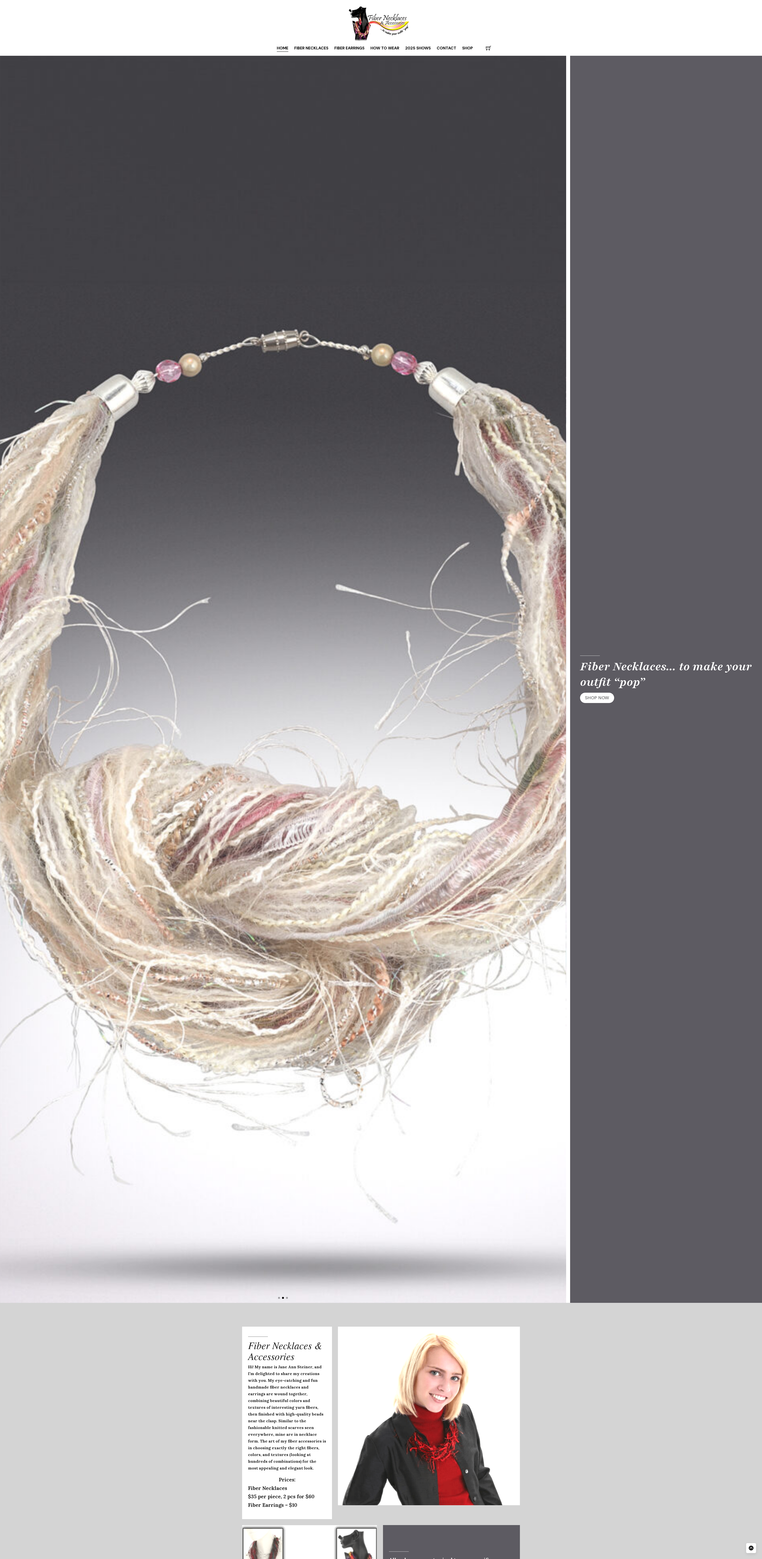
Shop (467, 48)
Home (282, 48)
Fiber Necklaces (311, 48)
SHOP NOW (597, 698)
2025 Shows (418, 48)
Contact (446, 48)
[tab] (279, 1298)
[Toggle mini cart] (488, 48)
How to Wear (384, 48)
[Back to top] (751, 1548)
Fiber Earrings (349, 48)
